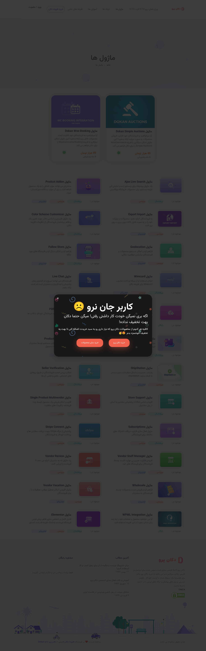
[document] (103, 325)
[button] (58, 298)
